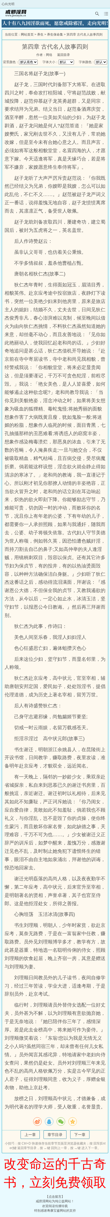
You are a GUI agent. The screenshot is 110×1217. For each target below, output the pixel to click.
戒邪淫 (40, 1201)
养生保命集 (55, 34)
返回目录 (63, 55)
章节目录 (55, 1134)
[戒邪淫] (15, 14)
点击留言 (55, 1197)
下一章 (79, 1134)
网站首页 (27, 34)
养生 (40, 34)
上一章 (30, 1134)
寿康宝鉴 (53, 1210)
